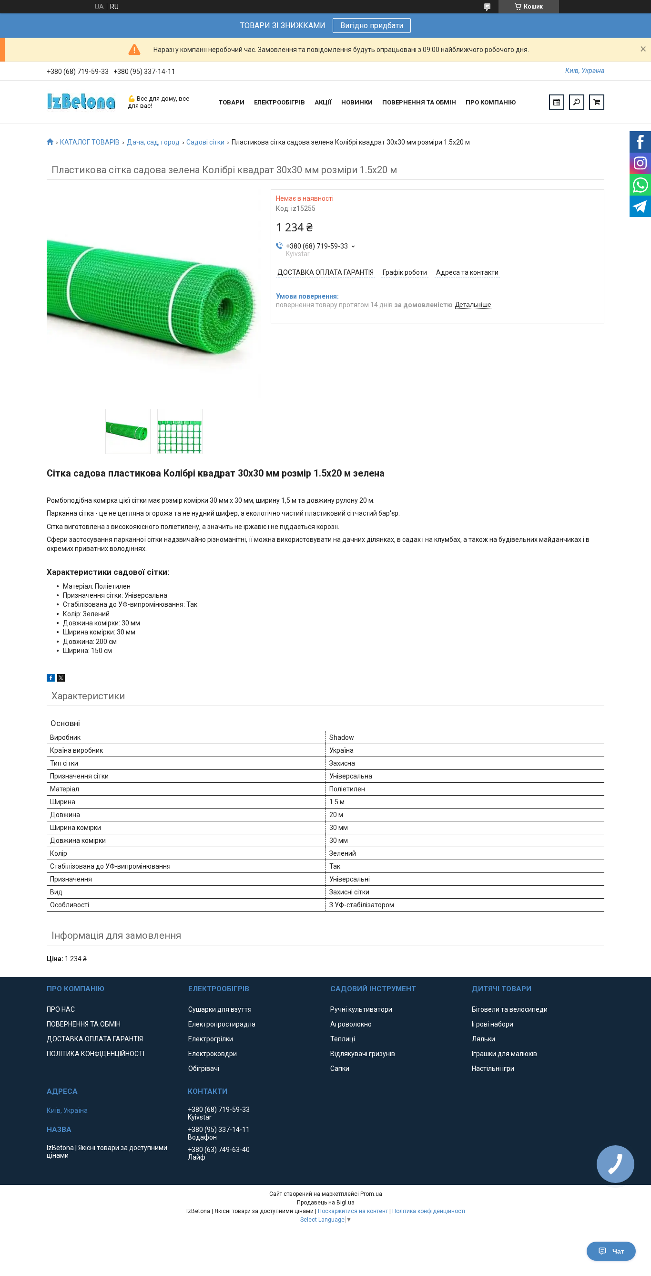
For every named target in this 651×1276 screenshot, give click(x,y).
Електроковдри (212, 1054)
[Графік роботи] (556, 102)
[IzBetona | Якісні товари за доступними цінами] (82, 102)
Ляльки (483, 1039)
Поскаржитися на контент (353, 1211)
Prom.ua (371, 1194)
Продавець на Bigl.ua (326, 1202)
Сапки (339, 1068)
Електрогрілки (210, 1039)
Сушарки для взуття (220, 1009)
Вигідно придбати (371, 25)
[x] (61, 679)
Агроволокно (351, 1024)
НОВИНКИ (357, 102)
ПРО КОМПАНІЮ (491, 102)
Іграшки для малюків (504, 1054)
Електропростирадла (221, 1024)
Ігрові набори (492, 1024)
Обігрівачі (203, 1068)
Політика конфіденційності (428, 1211)
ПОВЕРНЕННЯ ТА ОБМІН (419, 102)
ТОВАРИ (231, 102)
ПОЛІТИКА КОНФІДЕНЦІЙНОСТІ (95, 1054)
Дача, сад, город (153, 142)
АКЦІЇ (323, 102)
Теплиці (342, 1039)
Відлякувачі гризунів (362, 1054)
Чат (618, 1251)
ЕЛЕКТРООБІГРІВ (279, 102)
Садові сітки (205, 142)
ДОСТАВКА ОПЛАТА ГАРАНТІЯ (95, 1039)
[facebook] (51, 679)
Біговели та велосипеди (510, 1009)
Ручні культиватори (361, 1009)
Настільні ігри (493, 1068)
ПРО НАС (61, 1009)
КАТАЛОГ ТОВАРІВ (90, 142)
